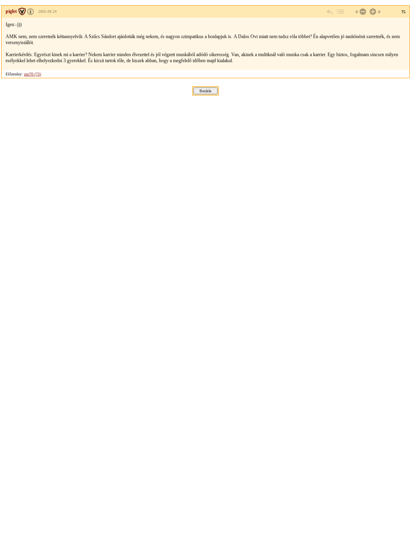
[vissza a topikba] (340, 11)
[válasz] (330, 11)
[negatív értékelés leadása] (362, 11)
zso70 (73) (32, 74)
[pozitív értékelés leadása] (372, 11)
